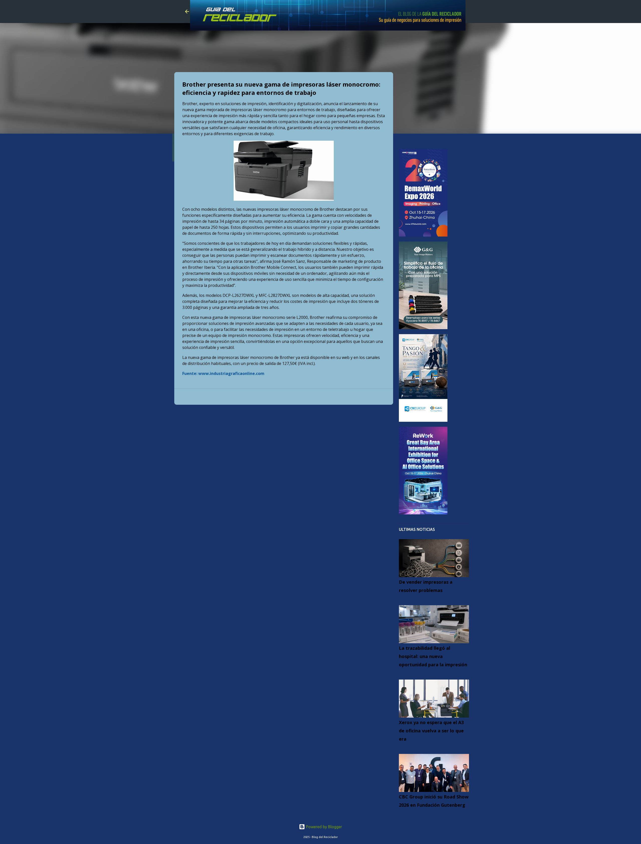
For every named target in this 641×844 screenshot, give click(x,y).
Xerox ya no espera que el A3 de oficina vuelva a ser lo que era (431, 730)
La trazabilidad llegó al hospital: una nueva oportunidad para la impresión (433, 656)
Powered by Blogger (323, 826)
